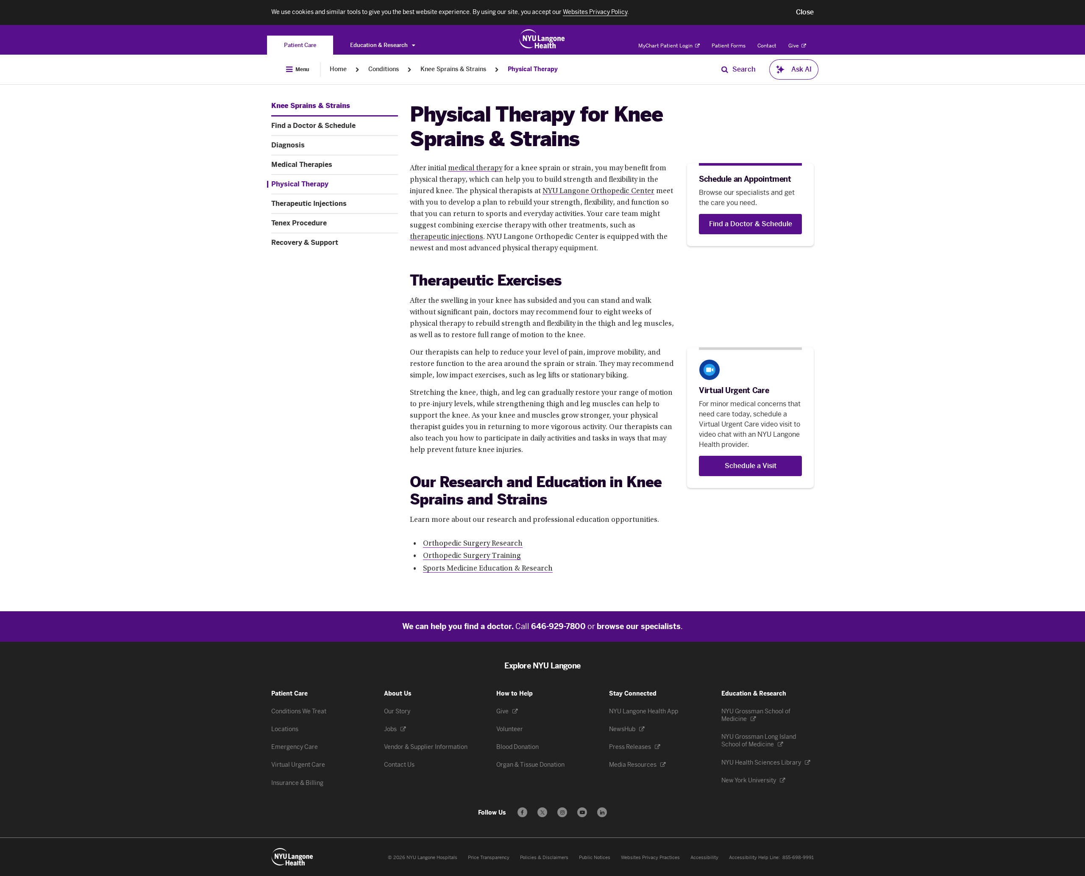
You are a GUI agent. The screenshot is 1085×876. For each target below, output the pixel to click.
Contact (766, 46)
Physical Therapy (533, 69)
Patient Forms (729, 46)
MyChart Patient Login (666, 46)
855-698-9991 (798, 857)
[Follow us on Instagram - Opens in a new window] (562, 812)
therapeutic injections (446, 237)
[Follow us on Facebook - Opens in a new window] (522, 812)
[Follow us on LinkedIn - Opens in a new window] (602, 812)
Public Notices (594, 857)
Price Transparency (488, 857)
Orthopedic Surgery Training (472, 556)
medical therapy (475, 168)
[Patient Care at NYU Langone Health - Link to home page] (542, 39)
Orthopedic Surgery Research (473, 544)
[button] (805, 12)
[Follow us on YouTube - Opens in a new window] (582, 812)
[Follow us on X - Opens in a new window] (542, 812)
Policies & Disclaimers (544, 857)
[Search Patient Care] (725, 69)
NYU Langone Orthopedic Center (598, 191)
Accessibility (704, 857)
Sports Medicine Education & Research (488, 569)
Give (794, 46)
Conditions (383, 69)
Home (338, 69)
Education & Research (379, 45)
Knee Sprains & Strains (453, 69)
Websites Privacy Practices (650, 857)
